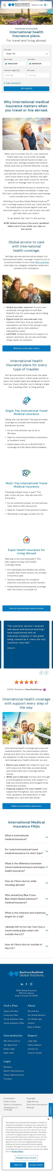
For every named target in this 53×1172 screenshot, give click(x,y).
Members (8, 1067)
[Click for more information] (19, 70)
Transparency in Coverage (11, 1109)
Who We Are (33, 1011)
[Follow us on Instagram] (31, 984)
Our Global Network (36, 1015)
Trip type (7, 49)
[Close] (48, 1119)
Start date (15, 59)
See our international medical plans (26, 608)
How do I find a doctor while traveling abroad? (20, 882)
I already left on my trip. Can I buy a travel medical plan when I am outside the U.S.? (25, 930)
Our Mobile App (35, 1019)
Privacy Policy (10, 1101)
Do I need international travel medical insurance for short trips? (24, 851)
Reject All (18, 1165)
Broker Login (9, 1049)
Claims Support (35, 1045)
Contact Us (33, 1049)
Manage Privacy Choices (26, 1158)
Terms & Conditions (13, 1105)
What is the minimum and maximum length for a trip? (25, 914)
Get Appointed (10, 1045)
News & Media (34, 1027)
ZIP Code (30, 70)
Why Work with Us (12, 1041)
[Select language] (46, 5)
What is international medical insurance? (16, 837)
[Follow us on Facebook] (26, 984)
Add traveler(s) (13, 83)
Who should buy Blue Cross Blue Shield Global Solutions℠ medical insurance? (21, 898)
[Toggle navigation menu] (4, 5)
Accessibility (9, 1098)
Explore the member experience (26, 806)
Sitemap (30, 1108)
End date (39, 59)
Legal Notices (32, 1101)
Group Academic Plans (14, 1023)
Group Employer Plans (14, 1019)
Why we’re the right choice (26, 348)
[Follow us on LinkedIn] (22, 984)
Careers (31, 1023)
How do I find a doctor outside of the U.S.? (23, 946)
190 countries (42, 262)
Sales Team (9, 1053)
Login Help (32, 1041)
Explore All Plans (11, 1011)
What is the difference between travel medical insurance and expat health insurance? (25, 867)
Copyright (30, 1098)
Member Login (37, 5)
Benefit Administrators (14, 1071)
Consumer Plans (11, 1015)
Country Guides (35, 1053)
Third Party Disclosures (36, 1105)
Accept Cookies (36, 1165)
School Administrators (14, 1075)
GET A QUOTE (26, 89)
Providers (8, 1079)
